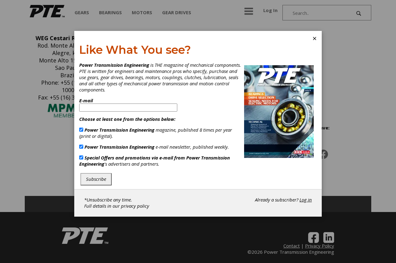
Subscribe (96, 179)
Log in (305, 200)
